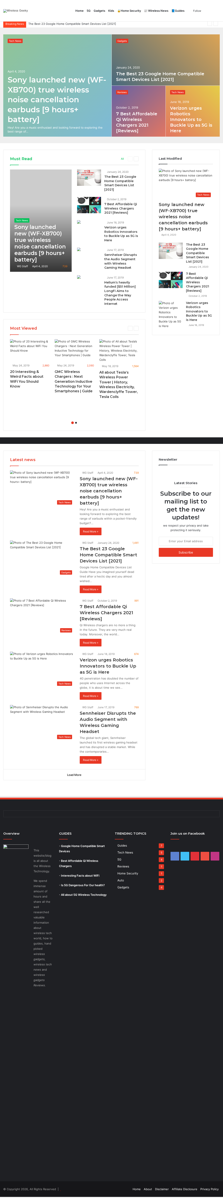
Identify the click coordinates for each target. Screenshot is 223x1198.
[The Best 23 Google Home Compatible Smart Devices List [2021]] (166, 60)
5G (89, 10)
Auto (120, 880)
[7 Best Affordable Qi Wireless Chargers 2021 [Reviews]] (89, 205)
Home (79, 10)
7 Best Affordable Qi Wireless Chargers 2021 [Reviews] (65, 23)
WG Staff (22, 266)
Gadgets (99, 10)
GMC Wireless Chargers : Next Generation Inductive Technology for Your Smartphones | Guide (74, 381)
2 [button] (76, 423)
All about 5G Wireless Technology (83, 894)
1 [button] (72, 422)
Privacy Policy (209, 1189)
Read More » (90, 531)
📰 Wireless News (156, 10)
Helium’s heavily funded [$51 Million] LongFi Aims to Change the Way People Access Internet (120, 293)
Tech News (15, 40)
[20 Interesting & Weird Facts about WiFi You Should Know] (29, 350)
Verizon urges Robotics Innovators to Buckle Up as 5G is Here (191, 119)
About (148, 1189)
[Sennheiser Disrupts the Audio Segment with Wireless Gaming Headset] (79, 250)
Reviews (122, 92)
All (122, 158)
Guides (122, 845)
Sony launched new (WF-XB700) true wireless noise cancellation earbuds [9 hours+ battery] (57, 99)
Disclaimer (162, 1189)
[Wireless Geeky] (15, 11)
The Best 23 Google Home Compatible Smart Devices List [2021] (120, 183)
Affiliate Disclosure (184, 1189)
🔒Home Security (129, 10)
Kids (111, 10)
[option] (111, 85)
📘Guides (177, 10)
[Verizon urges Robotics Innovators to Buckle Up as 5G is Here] (193, 111)
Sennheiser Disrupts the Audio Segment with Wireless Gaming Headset (120, 261)
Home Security (127, 873)
